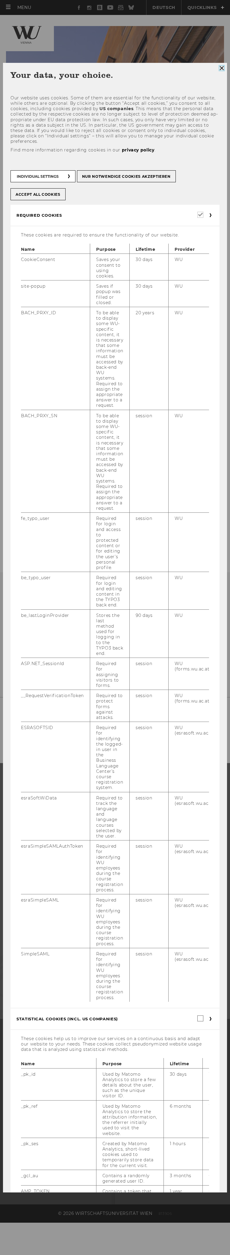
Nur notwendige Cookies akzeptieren (126, 176)
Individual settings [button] (38, 176)
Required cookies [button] (39, 215)
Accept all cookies (38, 194)
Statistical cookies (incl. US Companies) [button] (67, 1018)
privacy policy (138, 150)
